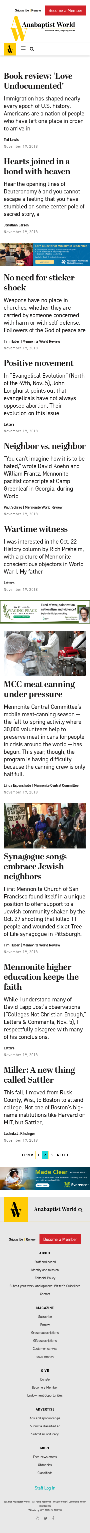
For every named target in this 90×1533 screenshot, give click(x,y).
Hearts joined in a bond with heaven (37, 167)
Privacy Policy (60, 1501)
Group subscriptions (45, 1332)
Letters (9, 424)
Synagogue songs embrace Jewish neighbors (35, 867)
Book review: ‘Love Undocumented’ (38, 81)
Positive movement (39, 364)
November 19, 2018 (21, 146)
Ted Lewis (11, 139)
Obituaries (45, 1465)
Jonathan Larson (16, 225)
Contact (45, 1294)
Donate (45, 1379)
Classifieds (45, 1473)
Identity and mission (45, 1270)
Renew (36, 10)
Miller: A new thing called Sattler (39, 1075)
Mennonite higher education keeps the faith (41, 977)
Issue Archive (45, 1356)
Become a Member (65, 10)
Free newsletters (45, 1457)
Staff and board (45, 1262)
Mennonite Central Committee (56, 785)
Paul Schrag (13, 507)
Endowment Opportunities (44, 1395)
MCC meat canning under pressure (39, 690)
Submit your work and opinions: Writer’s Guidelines (45, 1286)
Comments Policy (77, 1501)
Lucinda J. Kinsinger (19, 1133)
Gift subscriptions (45, 1340)
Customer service (45, 1348)
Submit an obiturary (45, 1434)
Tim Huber (12, 341)
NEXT (61, 1155)
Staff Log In (45, 1488)
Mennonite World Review (41, 341)
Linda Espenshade (17, 785)
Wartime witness (36, 530)
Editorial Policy (45, 1278)
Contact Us (45, 1506)
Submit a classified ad (45, 1426)
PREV (28, 1155)
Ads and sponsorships (45, 1418)
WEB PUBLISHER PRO (51, 1510)
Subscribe (22, 10)
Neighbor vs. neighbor (45, 447)
